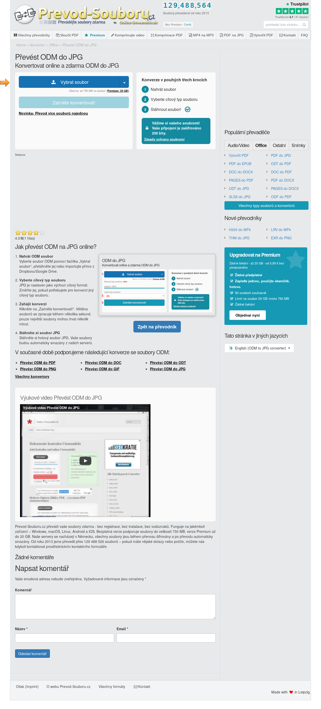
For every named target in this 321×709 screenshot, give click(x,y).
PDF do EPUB (240, 163)
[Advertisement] (115, 192)
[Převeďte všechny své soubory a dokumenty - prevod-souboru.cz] (85, 15)
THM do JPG (239, 237)
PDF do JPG (281, 155)
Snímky (298, 145)
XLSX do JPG (240, 196)
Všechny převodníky (34, 35)
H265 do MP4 (240, 229)
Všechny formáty (112, 686)
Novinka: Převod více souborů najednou (53, 113)
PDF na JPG (234, 35)
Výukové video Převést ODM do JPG (51, 408)
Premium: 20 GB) (118, 91)
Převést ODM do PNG (38, 368)
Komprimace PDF (169, 35)
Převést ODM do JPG (168, 368)
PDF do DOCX (282, 180)
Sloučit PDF (69, 35)
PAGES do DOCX (285, 188)
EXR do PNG (281, 237)
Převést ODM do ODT (168, 362)
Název (21, 628)
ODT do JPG (239, 188)
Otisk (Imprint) (27, 686)
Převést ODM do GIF (102, 368)
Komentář (23, 589)
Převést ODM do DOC (103, 362)
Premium (97, 35)
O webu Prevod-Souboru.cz (69, 686)
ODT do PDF (281, 163)
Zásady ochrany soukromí (164, 139)
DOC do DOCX (241, 171)
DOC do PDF (281, 171)
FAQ (304, 35)
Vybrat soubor (73, 82)
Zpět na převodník (157, 326)
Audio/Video (238, 145)
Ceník (187, 24)
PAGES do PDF (241, 180)
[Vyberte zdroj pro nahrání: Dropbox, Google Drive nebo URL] (124, 82)
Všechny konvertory (32, 376)
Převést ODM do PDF (38, 362)
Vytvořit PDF (263, 35)
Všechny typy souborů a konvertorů (266, 205)
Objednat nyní (247, 315)
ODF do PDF (281, 196)
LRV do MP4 (281, 229)
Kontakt (290, 35)
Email (122, 628)
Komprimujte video (129, 35)
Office (261, 145)
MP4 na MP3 (203, 35)
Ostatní (279, 145)
